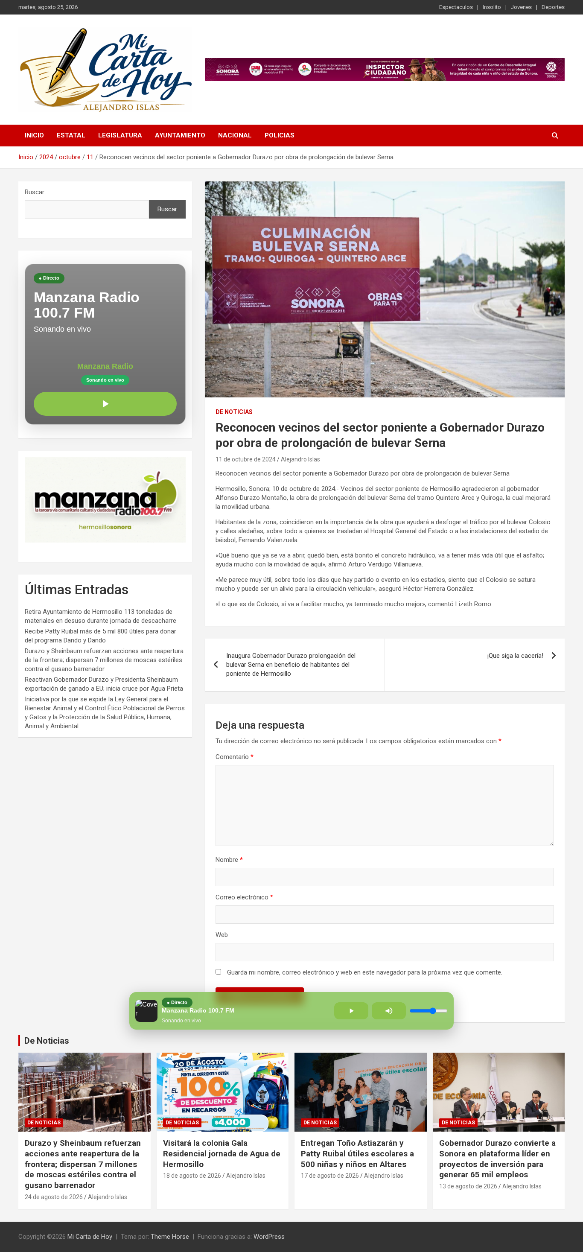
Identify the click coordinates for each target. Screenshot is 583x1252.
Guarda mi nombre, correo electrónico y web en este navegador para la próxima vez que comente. (364, 972)
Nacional (235, 135)
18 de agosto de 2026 (192, 1175)
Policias (279, 135)
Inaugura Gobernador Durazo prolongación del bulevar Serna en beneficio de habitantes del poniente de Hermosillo (291, 664)
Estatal (71, 135)
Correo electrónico (244, 897)
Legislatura (120, 135)
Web (222, 935)
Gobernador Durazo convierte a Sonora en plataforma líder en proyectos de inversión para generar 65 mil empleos (497, 1158)
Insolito (492, 7)
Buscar (34, 192)
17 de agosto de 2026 (330, 1175)
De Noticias (46, 1041)
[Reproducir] (105, 404)
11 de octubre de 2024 (246, 459)
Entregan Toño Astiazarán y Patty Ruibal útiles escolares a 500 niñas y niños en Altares (357, 1153)
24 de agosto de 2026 (54, 1197)
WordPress (269, 1236)
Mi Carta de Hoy (89, 1236)
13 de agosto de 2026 (468, 1186)
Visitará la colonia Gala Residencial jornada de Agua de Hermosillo (221, 1153)
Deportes (553, 7)
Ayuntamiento (180, 135)
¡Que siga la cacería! (515, 656)
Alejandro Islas (300, 459)
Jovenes (521, 7)
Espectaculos (456, 7)
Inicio (34, 135)
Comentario (235, 757)
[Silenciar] (389, 1010)
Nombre (229, 860)
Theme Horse (170, 1236)
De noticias (234, 412)
